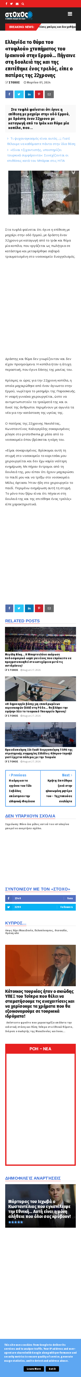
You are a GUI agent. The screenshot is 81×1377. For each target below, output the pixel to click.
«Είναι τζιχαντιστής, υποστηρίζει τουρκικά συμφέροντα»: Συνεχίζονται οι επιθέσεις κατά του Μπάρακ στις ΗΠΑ (38, 155)
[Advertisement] (40, 315)
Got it (52, 1368)
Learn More (34, 1368)
